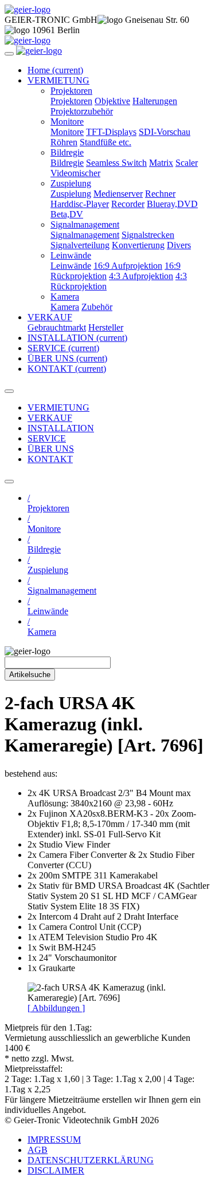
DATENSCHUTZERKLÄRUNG (91, 1160)
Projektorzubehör (81, 111)
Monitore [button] (67, 121)
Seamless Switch (116, 163)
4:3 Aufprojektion (141, 276)
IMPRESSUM (54, 1139)
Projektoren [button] (71, 91)
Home (55, 70)
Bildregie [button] (67, 152)
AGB (38, 1150)
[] (56, 1008)
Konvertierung (138, 245)
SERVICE (63, 348)
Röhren (63, 142)
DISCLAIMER (56, 1170)
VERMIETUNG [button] (58, 80)
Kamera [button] (64, 296)
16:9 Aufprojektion (127, 266)
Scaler (186, 163)
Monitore (67, 132)
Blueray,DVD (172, 204)
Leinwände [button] (70, 255)
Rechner (160, 193)
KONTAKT (67, 368)
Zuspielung (70, 193)
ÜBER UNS (67, 358)
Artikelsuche (29, 674)
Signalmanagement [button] (84, 224)
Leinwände (70, 266)
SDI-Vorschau (164, 132)
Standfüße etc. (105, 142)
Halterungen (154, 101)
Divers (179, 245)
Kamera (64, 307)
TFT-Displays (111, 132)
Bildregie (67, 163)
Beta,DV (66, 214)
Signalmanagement (84, 235)
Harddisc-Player (79, 204)
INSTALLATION (77, 338)
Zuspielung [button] (70, 183)
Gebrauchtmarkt (57, 327)
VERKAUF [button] (50, 317)
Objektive (112, 101)
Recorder (127, 204)
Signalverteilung (80, 245)
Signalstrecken (148, 235)
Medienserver (118, 193)
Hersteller (105, 327)
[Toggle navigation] (9, 53)
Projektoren (71, 101)
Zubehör (96, 307)
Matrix (161, 163)
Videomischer (75, 173)
